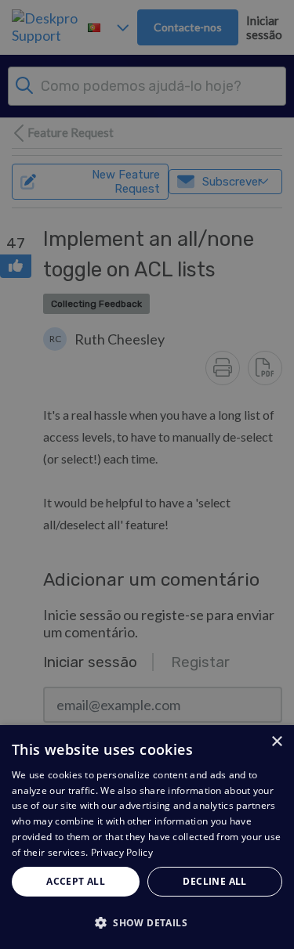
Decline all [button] (214, 881)
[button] (147, 922)
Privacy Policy (122, 852)
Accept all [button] (75, 881)
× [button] (276, 742)
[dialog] (147, 837)
